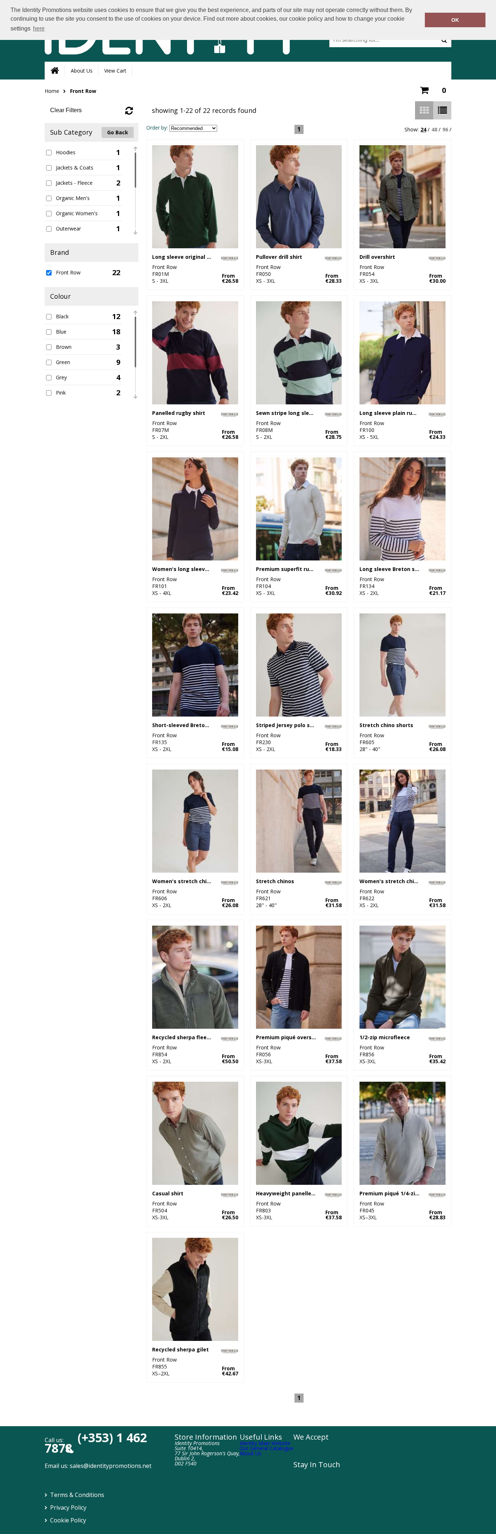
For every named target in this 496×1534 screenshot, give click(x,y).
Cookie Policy (68, 1520)
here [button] (39, 28)
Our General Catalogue (266, 1448)
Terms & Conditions (77, 1495)
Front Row (83, 90)
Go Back (117, 132)
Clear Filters (66, 110)
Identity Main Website (265, 1443)
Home (52, 90)
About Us (82, 70)
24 (423, 129)
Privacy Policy (68, 1507)
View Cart (115, 70)
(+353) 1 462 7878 (96, 1442)
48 (434, 129)
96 (445, 129)
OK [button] (455, 20)
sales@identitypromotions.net (110, 1466)
